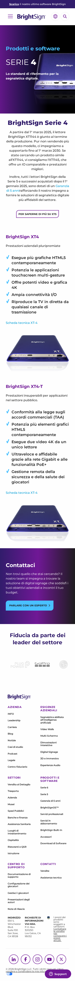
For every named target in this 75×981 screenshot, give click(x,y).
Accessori (46, 836)
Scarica (14, 4)
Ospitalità (13, 840)
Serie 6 (44, 787)
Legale (11, 760)
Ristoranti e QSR (17, 846)
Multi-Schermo (49, 735)
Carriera (12, 727)
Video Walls (47, 729)
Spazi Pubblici (16, 810)
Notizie (12, 740)
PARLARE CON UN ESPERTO (28, 605)
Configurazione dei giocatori (18, 885)
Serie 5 (44, 794)
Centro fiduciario (17, 766)
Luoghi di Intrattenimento (17, 832)
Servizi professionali (51, 814)
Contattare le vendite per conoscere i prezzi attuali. (60, 934)
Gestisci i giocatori (18, 893)
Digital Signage (49, 751)
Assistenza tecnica (51, 877)
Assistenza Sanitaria (19, 824)
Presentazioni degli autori (19, 901)
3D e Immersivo (49, 758)
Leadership (14, 720)
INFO (11, 713)
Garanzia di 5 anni (50, 800)
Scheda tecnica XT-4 (22, 323)
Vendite (44, 870)
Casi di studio (15, 746)
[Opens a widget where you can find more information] (58, 974)
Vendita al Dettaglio (19, 784)
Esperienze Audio (50, 765)
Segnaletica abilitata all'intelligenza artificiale (52, 720)
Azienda (12, 797)
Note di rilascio (16, 908)
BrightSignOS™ (49, 807)
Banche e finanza (18, 817)
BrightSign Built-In (51, 830)
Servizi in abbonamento (48, 822)
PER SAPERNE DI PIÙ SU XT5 (37, 214)
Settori (14, 777)
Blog (10, 733)
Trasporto (13, 791)
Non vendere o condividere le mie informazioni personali (35, 970)
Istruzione (13, 853)
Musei (11, 804)
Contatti (48, 864)
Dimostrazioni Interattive (48, 744)
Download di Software (53, 843)
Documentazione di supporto (19, 875)
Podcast (12, 753)
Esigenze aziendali (48, 708)
